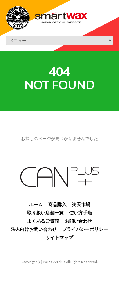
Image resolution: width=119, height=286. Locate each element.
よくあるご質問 (43, 220)
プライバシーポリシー (85, 229)
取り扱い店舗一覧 (45, 212)
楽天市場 (81, 204)
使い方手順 (80, 212)
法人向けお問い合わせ (34, 229)
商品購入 (57, 204)
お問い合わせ (78, 220)
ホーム (36, 204)
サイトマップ (59, 237)
